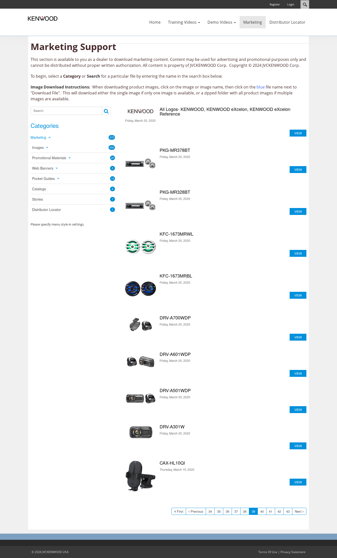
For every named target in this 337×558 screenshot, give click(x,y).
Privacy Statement (293, 552)
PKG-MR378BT (140, 163)
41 (270, 511)
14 (112, 178)
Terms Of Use (267, 552)
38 (244, 511)
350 (112, 147)
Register (275, 4)
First (180, 511)
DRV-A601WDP (140, 362)
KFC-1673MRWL (140, 246)
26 (112, 158)
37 (236, 511)
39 (253, 511)
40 (262, 511)
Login (290, 4)
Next (298, 511)
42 (279, 511)
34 (210, 511)
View (298, 133)
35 (219, 511)
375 (112, 137)
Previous (197, 511)
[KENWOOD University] (42, 18)
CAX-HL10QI (140, 476)
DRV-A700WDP (140, 325)
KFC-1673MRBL (140, 288)
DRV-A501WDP (140, 398)
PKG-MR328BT (140, 205)
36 (227, 511)
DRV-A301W (140, 432)
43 (288, 511)
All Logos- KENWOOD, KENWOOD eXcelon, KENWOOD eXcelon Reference (140, 111)
